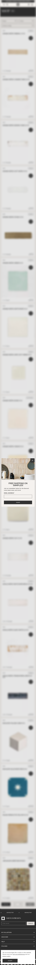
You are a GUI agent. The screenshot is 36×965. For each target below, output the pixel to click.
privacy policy (6, 956)
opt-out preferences (19, 954)
